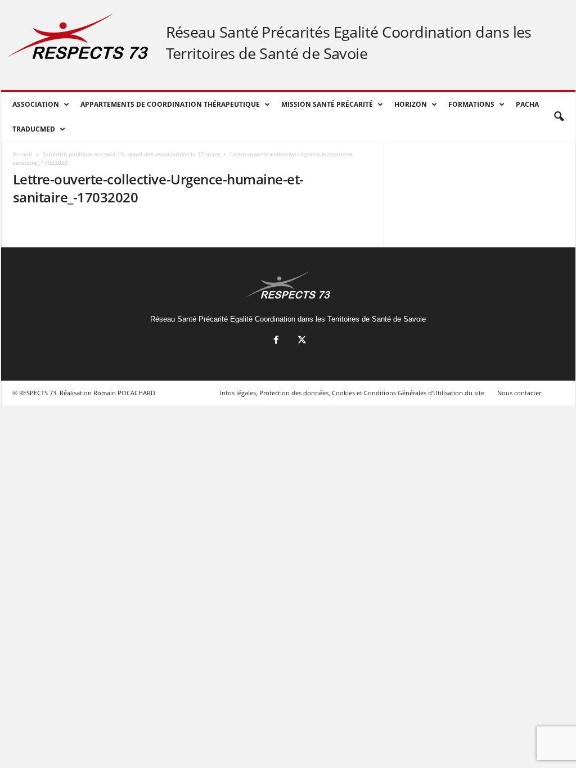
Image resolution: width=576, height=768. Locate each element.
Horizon (410, 104)
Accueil (22, 154)
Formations (471, 104)
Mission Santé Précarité (327, 104)
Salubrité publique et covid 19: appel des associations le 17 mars (131, 154)
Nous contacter (519, 392)
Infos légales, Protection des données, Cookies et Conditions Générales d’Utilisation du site (352, 392)
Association (35, 104)
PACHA (527, 104)
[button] (558, 117)
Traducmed (33, 129)
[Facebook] (276, 341)
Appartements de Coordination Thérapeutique (170, 104)
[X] (301, 341)
